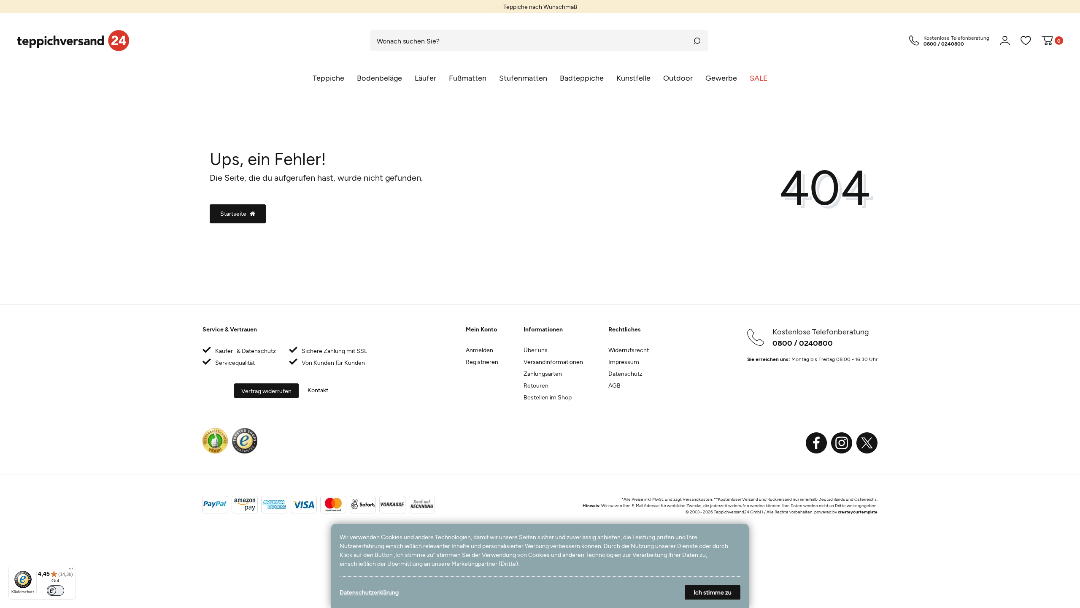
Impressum (623, 361)
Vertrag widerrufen (266, 390)
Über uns (536, 349)
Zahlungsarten (543, 373)
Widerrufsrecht (628, 349)
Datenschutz (625, 373)
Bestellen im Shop (548, 397)
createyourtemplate (858, 511)
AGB (614, 385)
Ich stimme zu (713, 592)
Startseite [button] (233, 213)
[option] (540, 6)
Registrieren (482, 361)
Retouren (536, 385)
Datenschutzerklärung (369, 592)
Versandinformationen (553, 361)
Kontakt (318, 390)
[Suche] (697, 40)
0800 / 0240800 (802, 342)
